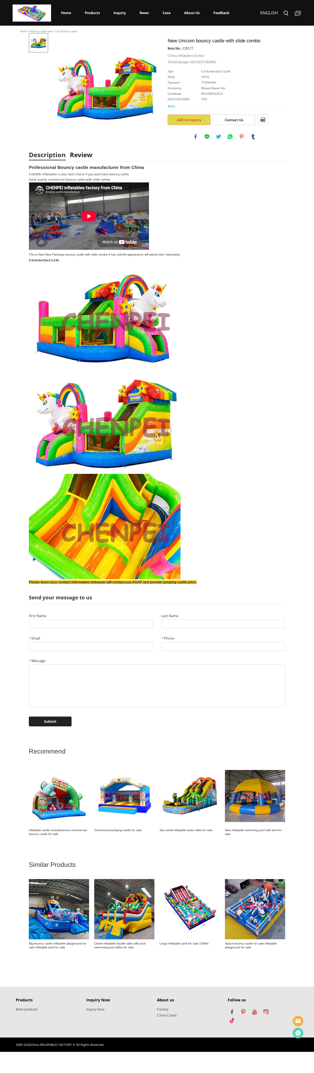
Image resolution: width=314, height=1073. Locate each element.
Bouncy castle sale (42, 31)
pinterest (241, 136)
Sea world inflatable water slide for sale (186, 830)
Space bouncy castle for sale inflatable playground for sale (251, 945)
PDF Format (263, 120)
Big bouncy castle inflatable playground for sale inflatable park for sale (57, 945)
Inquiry (119, 12)
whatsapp (230, 136)
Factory (162, 1009)
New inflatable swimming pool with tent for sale (253, 832)
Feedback (221, 12)
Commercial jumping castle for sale (118, 830)
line (207, 136)
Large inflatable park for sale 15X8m (184, 943)
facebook (195, 136)
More (171, 106)
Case (166, 12)
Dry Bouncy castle (66, 31)
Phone (167, 638)
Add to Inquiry (189, 120)
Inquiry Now (95, 1009)
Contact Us (234, 120)
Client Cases (167, 1015)
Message (37, 660)
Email (34, 638)
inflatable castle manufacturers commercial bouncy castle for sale (58, 832)
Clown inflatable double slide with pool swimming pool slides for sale (119, 945)
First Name (37, 615)
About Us (192, 12)
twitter (218, 136)
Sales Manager (298, 1021)
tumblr (253, 136)
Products (92, 12)
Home (66, 12)
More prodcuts (26, 1009)
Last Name (169, 615)
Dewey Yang (298, 1033)
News (144, 12)
